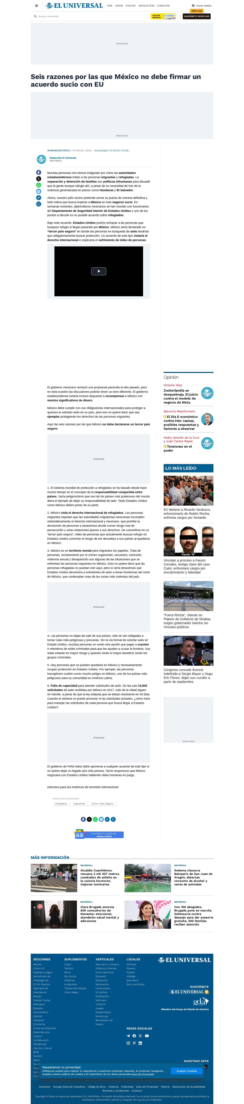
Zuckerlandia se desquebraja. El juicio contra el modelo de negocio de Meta (181, 396)
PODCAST (131, 5)
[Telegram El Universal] (128, 1036)
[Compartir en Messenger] (38, 191)
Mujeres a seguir (43, 972)
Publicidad (127, 1086)
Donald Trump (41, 1000)
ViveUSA (101, 1004)
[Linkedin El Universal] (140, 1043)
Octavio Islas (173, 385)
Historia (165, 1086)
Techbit (37, 1056)
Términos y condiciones (115, 1090)
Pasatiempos (103, 1012)
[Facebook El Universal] (134, 1036)
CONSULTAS (163, 5)
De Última (70, 976)
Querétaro (132, 980)
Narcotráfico (40, 1012)
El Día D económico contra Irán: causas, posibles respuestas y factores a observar (181, 423)
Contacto (136, 1090)
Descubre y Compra (107, 964)
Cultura (37, 1036)
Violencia (113, 1086)
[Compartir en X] (38, 178)
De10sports (102, 996)
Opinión (171, 377)
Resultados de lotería (104, 1022)
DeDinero (101, 1000)
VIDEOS (119, 5)
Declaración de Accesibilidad (188, 1086)
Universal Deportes (44, 1028)
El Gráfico (101, 992)
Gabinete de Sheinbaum (40, 990)
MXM (109, 5)
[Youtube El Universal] (147, 1036)
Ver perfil (56, 160)
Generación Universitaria (103, 986)
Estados (38, 1008)
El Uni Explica (41, 984)
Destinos (69, 980)
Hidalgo (131, 976)
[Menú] (36, 5)
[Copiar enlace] (38, 197)
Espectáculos (41, 1032)
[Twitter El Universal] (140, 1036)
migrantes (79, 803)
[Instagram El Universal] (128, 1043)
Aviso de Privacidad (147, 1086)
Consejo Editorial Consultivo (69, 1086)
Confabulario (40, 1040)
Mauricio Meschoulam (179, 411)
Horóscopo (102, 1016)
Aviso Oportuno (105, 972)
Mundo (37, 996)
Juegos (100, 1008)
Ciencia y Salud (42, 1048)
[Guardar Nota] (38, 204)
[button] (197, 16)
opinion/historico (58, 150)
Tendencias (40, 1044)
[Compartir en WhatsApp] (38, 185)
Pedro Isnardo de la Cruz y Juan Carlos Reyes (181, 439)
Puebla (131, 972)
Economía (39, 1024)
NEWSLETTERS (146, 5)
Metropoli (39, 1004)
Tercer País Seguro (102, 803)
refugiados (61, 803)
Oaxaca (131, 968)
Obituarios (102, 980)
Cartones (38, 1020)
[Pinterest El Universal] (134, 1043)
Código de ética (97, 1086)
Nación (37, 964)
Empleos (101, 976)
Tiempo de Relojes (75, 988)
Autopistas (70, 984)
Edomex (131, 964)
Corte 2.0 (38, 968)
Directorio (44, 1086)
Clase (67, 964)
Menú (36, 1060)
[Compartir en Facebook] (38, 172)
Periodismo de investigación (41, 978)
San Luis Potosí (136, 984)
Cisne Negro (71, 992)
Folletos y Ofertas (106, 968)
